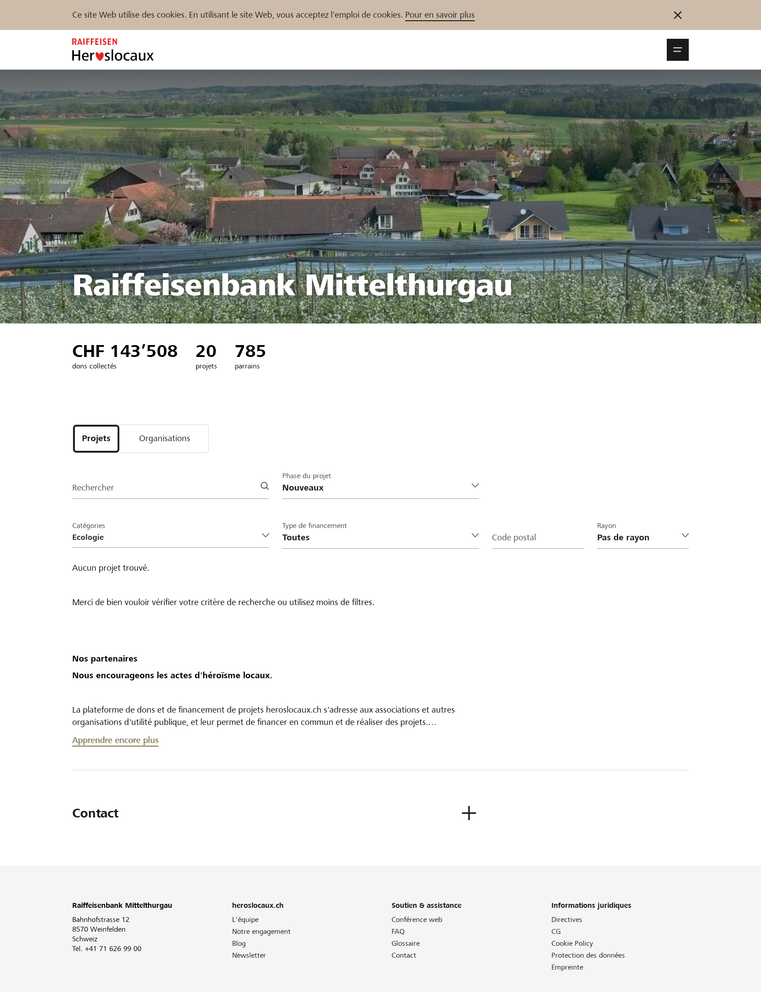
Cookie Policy (572, 943)
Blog (239, 943)
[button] (678, 50)
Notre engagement (261, 931)
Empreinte (567, 967)
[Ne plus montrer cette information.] (678, 15)
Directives (566, 919)
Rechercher (93, 488)
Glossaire (406, 943)
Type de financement (314, 525)
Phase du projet (306, 476)
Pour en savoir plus (440, 15)
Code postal (514, 537)
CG (556, 931)
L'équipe (245, 919)
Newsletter (249, 955)
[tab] (96, 438)
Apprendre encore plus (115, 740)
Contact (404, 955)
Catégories (88, 525)
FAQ (398, 931)
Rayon (606, 525)
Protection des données (588, 955)
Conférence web (417, 919)
